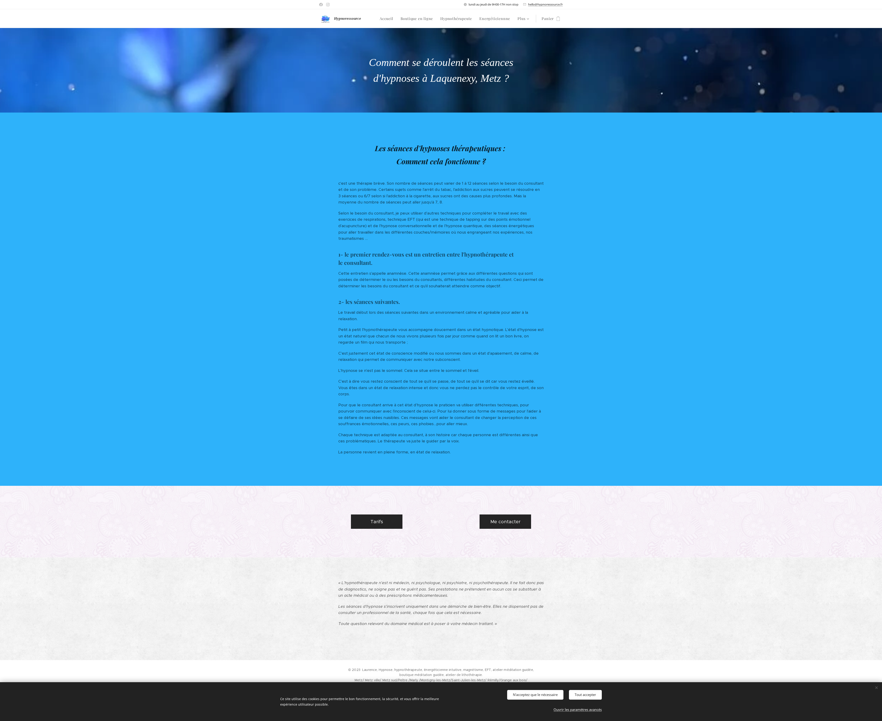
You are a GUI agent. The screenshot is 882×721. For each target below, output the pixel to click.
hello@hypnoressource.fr (545, 4)
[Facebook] (321, 4)
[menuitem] (388, 18)
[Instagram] (328, 4)
